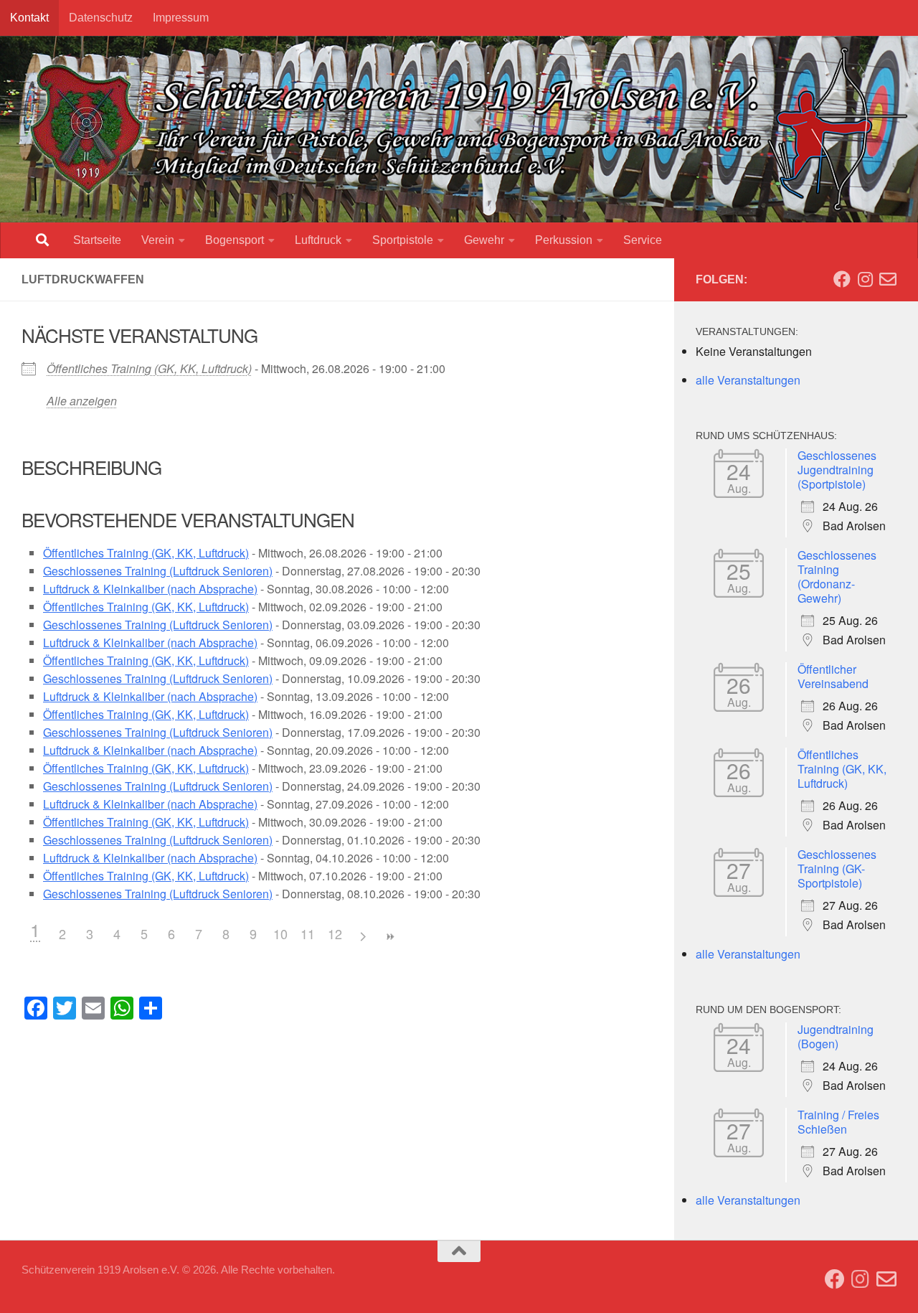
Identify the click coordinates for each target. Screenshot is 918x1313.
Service (642, 240)
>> (389, 937)
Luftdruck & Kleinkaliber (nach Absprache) (150, 588)
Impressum (181, 17)
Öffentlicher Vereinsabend (833, 676)
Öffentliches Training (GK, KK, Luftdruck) (149, 368)
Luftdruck (318, 240)
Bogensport (234, 240)
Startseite (97, 240)
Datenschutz (101, 17)
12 (335, 933)
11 (308, 933)
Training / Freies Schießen (838, 1121)
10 (280, 933)
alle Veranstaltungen (748, 380)
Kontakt (29, 17)
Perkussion (563, 240)
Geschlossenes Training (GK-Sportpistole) (837, 868)
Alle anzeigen (82, 400)
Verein (157, 240)
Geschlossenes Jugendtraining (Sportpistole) (837, 469)
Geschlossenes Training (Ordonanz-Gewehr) (837, 576)
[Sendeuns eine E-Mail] (887, 279)
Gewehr (484, 240)
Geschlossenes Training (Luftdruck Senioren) (158, 571)
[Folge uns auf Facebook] (842, 279)
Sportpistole (402, 240)
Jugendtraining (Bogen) (836, 1036)
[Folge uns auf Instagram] (865, 279)
